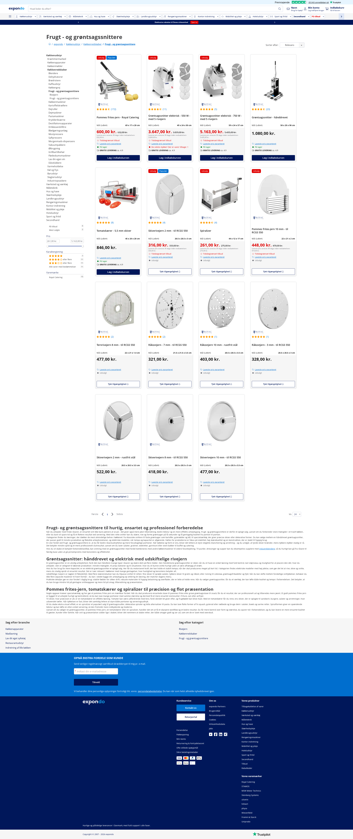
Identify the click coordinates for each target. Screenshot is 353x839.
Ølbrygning (54, 148)
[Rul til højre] (275, 22)
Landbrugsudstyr (55, 198)
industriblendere (267, 548)
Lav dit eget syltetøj (16, 638)
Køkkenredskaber (57, 69)
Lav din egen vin (57, 159)
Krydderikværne (57, 119)
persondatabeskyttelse (150, 691)
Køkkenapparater (56, 62)
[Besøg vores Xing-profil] (225, 735)
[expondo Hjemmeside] (50, 44)
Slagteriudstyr (54, 177)
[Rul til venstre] (78, 22)
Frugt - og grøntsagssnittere (64, 91)
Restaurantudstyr (15, 643)
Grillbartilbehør (57, 152)
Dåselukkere (55, 162)
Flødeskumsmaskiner (60, 155)
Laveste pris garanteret (110, 143)
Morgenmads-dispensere (62, 141)
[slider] (48, 246)
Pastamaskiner (56, 116)
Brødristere (55, 80)
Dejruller (53, 109)
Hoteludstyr (52, 212)
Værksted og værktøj (57, 184)
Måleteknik (52, 187)
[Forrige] (102, 514)
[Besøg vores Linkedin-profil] (220, 735)
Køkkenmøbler (55, 66)
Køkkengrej (54, 87)
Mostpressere (56, 134)
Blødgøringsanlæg (58, 130)
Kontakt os (190, 707)
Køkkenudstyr (54, 55)
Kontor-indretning (55, 205)
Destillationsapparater (60, 123)
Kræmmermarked (56, 58)
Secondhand (52, 220)
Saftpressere (55, 137)
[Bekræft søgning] (279, 9)
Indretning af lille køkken (18, 647)
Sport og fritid (53, 216)
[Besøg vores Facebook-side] (215, 735)
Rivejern (54, 94)
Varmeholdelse (55, 166)
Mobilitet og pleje (55, 209)
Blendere (53, 73)
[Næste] (112, 514)
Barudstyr (52, 173)
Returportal (191, 716)
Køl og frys (52, 169)
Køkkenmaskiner (57, 101)
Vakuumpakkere (57, 144)
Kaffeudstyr (55, 84)
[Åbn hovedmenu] (10, 16)
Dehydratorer (56, 76)
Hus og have (52, 191)
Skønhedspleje (53, 195)
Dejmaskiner (55, 112)
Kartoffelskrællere (58, 105)
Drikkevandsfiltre (57, 126)
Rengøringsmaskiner (57, 202)
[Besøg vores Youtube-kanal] (210, 735)
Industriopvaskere (56, 180)
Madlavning (12, 633)
